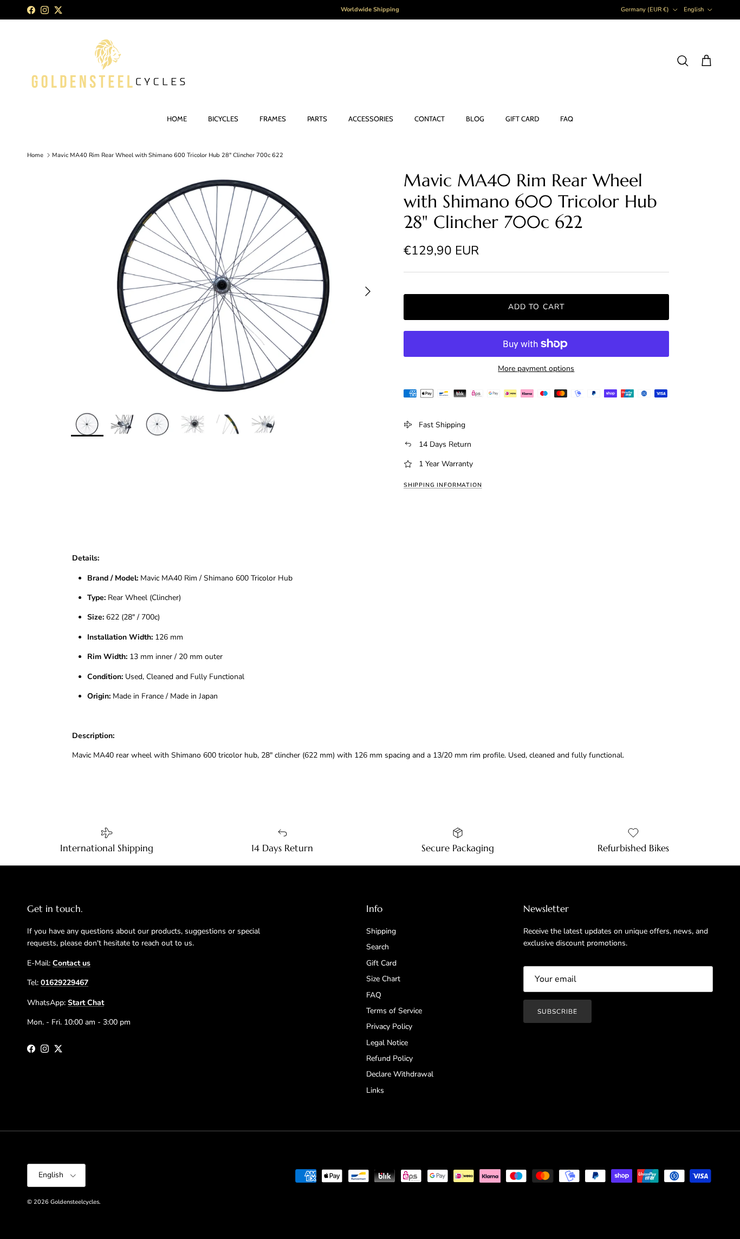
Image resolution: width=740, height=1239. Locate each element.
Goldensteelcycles (74, 1202)
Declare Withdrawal (399, 1074)
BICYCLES (223, 118)
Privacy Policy (389, 1026)
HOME (177, 118)
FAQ (566, 118)
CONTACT (429, 118)
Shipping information (443, 485)
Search (377, 947)
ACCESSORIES (370, 118)
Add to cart (536, 307)
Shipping (381, 931)
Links (375, 1090)
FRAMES (272, 118)
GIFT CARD (522, 118)
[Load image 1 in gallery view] (225, 285)
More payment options (536, 369)
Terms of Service (394, 1011)
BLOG (475, 118)
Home (35, 155)
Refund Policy (389, 1058)
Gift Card (381, 963)
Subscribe (557, 1011)
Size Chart (383, 979)
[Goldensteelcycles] (108, 61)
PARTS (317, 118)
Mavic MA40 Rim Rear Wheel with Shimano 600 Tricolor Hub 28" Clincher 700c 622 (167, 155)
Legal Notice (387, 1043)
